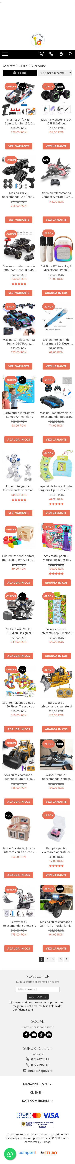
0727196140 (39, 1065)
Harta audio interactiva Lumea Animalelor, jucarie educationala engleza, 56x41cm (18, 415)
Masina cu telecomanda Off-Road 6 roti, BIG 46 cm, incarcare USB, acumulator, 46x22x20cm (18, 268)
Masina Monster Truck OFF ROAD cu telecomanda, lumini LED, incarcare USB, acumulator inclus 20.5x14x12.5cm (56, 121)
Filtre (21, 73)
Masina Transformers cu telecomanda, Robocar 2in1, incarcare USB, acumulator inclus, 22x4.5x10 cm (56, 415)
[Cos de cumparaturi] (61, 54)
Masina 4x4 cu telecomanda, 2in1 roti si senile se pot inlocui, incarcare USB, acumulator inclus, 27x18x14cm (18, 195)
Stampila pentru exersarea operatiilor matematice (56, 850)
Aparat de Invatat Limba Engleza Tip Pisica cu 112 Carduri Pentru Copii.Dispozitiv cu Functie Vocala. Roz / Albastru (56, 488)
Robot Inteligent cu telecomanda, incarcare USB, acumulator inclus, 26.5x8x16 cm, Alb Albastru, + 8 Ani (19, 488)
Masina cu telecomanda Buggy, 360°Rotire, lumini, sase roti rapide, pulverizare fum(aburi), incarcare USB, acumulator (19, 341)
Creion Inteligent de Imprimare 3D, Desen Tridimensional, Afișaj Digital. (56, 341)
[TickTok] (41, 1034)
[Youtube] (33, 1034)
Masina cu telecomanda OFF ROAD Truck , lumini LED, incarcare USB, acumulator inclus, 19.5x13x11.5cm (56, 924)
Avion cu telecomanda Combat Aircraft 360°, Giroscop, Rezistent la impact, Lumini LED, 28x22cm (56, 195)
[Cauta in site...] (70, 54)
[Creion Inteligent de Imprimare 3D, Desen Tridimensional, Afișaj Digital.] (56, 319)
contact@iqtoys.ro (40, 1071)
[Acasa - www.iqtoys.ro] (38, 40)
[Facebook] (26, 1034)
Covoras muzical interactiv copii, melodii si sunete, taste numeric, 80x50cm (56, 631)
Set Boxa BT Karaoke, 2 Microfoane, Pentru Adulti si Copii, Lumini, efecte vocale (56, 268)
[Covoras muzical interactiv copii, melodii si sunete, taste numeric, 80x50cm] (56, 608)
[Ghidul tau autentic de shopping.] (27, 1153)
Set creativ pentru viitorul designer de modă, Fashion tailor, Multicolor (56, 558)
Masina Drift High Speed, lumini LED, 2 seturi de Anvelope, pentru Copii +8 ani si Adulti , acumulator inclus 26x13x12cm (18, 121)
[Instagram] (48, 1034)
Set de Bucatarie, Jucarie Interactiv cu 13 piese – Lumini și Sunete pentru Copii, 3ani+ (18, 850)
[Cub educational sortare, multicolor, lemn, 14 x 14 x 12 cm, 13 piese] (19, 537)
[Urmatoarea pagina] (66, 959)
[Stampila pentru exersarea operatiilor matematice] (56, 827)
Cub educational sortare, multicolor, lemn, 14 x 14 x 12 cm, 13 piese (18, 558)
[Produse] (5, 55)
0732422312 (39, 1059)
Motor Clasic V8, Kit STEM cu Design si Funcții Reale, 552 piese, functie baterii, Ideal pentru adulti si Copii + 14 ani (19, 631)
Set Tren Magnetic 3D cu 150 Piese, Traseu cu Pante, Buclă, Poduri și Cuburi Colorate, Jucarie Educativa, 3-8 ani (18, 704)
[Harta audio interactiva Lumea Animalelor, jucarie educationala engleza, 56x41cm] (19, 392)
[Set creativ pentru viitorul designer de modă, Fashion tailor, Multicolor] (56, 537)
